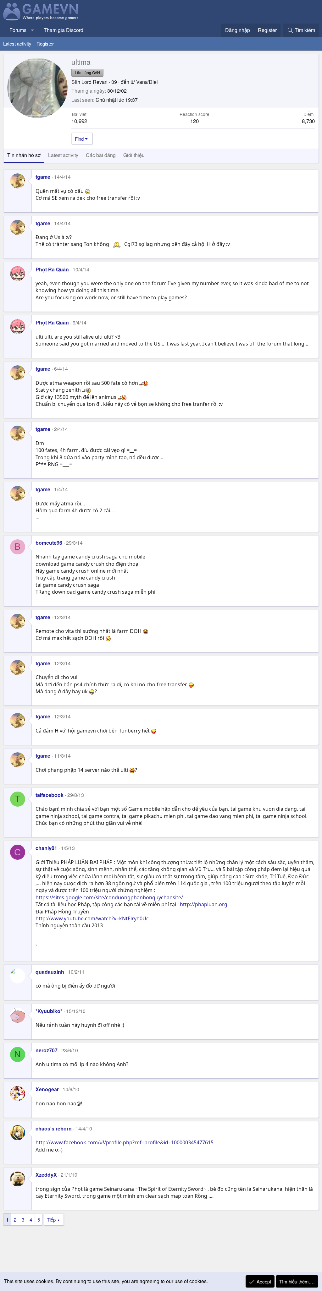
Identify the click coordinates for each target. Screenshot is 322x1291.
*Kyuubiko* (49, 1011)
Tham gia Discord (63, 30)
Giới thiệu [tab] (134, 155)
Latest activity (17, 43)
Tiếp (51, 1219)
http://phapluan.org (203, 904)
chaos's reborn (54, 1128)
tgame (43, 176)
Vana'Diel (147, 81)
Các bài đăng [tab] (101, 155)
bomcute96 (49, 542)
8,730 (308, 121)
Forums (17, 30)
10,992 (79, 121)
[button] (32, 30)
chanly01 (46, 848)
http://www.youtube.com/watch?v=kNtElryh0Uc (92, 918)
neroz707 (47, 1050)
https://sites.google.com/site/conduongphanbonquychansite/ (109, 897)
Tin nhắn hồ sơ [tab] (24, 155)
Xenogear (47, 1089)
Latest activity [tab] (63, 155)
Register (45, 43)
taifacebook (50, 794)
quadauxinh (50, 971)
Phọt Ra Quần (52, 269)
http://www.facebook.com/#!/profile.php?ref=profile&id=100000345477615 (125, 1142)
